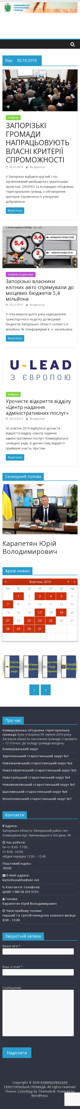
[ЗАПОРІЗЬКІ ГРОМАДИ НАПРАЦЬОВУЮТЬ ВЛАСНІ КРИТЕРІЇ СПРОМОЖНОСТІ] (40, 72)
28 (8, 629)
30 (29, 629)
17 (40, 612)
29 (18, 629)
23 (29, 620)
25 (50, 620)
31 (40, 629)
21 (8, 620)
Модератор (37, 167)
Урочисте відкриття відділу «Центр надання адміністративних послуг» (38, 407)
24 (40, 620)
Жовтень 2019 (40, 582)
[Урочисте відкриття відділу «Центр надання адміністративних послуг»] (40, 356)
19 (61, 612)
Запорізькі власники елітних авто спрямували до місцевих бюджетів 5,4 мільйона (40, 290)
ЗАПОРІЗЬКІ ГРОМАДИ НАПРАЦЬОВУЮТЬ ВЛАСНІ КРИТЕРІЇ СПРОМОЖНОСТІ (37, 142)
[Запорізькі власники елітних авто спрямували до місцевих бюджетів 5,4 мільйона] (40, 228)
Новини (13, 117)
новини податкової (20, 274)
